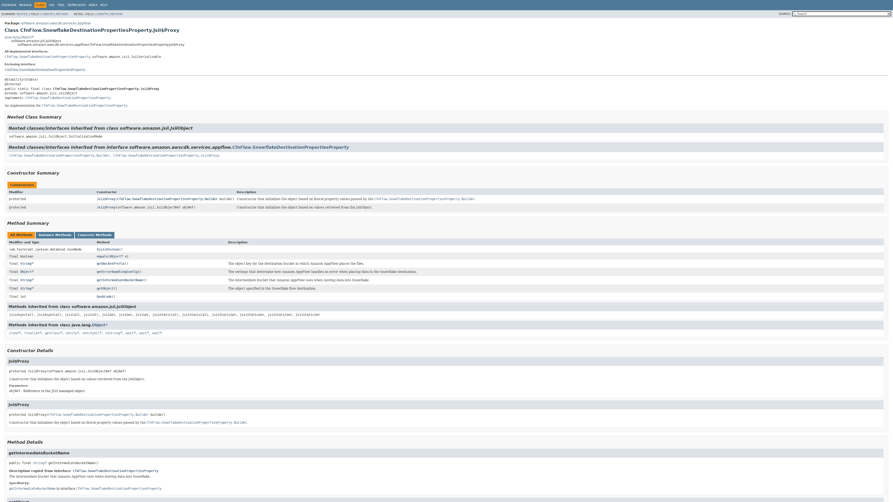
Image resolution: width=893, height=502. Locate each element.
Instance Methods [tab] (55, 235)
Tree (61, 5)
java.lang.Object (18, 37)
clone (13, 333)
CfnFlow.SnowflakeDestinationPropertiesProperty (47, 57)
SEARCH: (785, 14)
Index (93, 5)
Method (62, 14)
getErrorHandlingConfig (117, 272)
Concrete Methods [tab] (95, 235)
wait (129, 333)
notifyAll (91, 333)
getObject (105, 288)
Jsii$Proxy (106, 199)
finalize (31, 333)
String (25, 263)
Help (103, 5)
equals (102, 256)
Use (52, 5)
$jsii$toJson (108, 249)
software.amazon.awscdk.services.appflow (55, 23)
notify (71, 333)
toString (112, 333)
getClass (52, 333)
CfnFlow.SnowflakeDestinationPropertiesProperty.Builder (59, 155)
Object (115, 256)
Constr (47, 14)
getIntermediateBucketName (120, 280)
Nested (22, 14)
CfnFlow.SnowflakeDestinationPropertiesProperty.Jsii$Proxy (166, 155)
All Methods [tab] (21, 235)
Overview (8, 5)
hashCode (104, 296)
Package (25, 5)
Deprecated (76, 5)
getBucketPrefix (111, 263)
